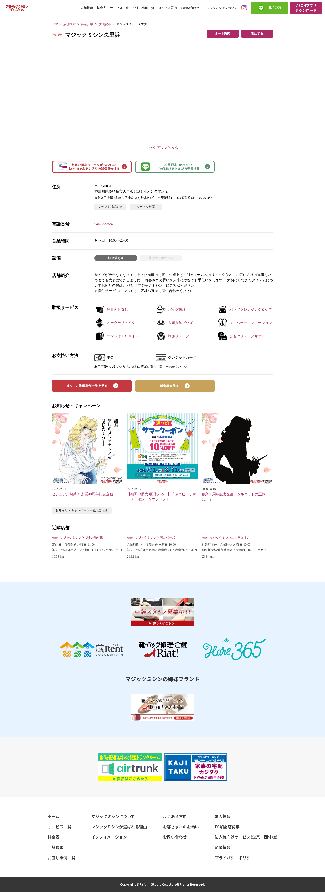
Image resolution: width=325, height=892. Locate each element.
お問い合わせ (190, 8)
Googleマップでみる (162, 147)
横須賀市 (105, 24)
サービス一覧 (119, 8)
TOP (55, 24)
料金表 (101, 8)
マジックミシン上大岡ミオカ (230, 537)
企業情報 (223, 847)
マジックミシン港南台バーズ (155, 537)
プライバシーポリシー (234, 857)
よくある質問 (167, 8)
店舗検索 (86, 8)
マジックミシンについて (220, 8)
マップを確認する (110, 206)
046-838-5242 (104, 224)
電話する (257, 33)
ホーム (53, 816)
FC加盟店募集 (227, 826)
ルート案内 (222, 33)
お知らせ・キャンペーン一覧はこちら (81, 510)
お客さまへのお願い (181, 826)
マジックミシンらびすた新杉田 (81, 537)
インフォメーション (109, 837)
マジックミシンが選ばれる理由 (119, 826)
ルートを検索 (145, 206)
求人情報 (223, 816)
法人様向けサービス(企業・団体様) (246, 837)
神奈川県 (87, 24)
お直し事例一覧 (143, 8)
